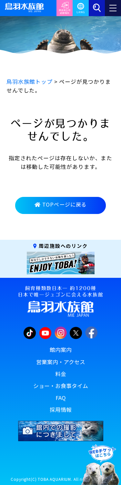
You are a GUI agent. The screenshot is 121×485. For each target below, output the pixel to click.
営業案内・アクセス (60, 362)
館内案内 (61, 350)
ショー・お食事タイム (60, 386)
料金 (60, 374)
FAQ (60, 398)
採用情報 (61, 409)
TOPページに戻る (64, 204)
